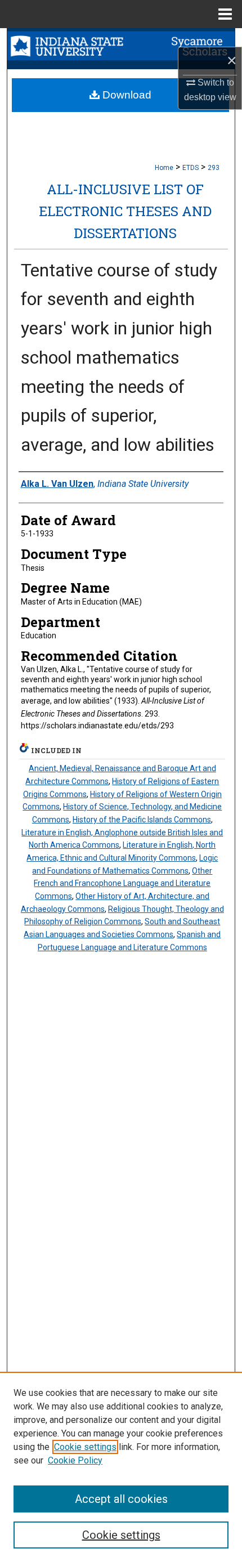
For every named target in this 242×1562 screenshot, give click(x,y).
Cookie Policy (75, 1460)
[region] (121, 1467)
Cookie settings (85, 1447)
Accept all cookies (121, 1499)
